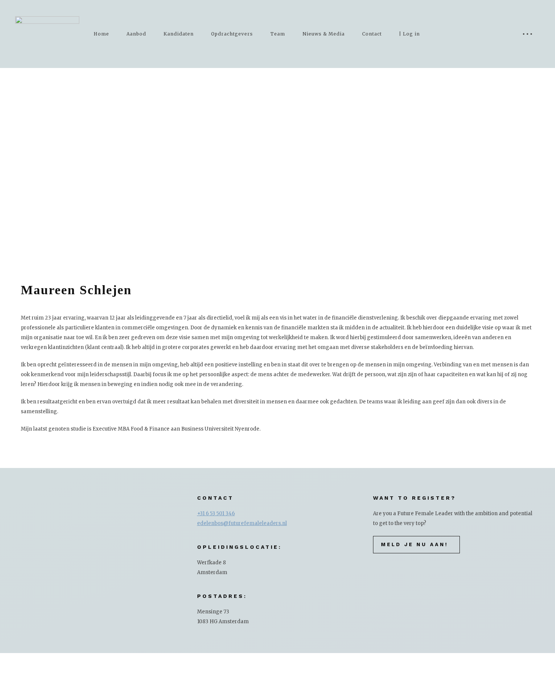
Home (101, 34)
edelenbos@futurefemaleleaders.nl (242, 523)
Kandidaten (178, 34)
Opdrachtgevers (232, 34)
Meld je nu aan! (414, 544)
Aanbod (136, 34)
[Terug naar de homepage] (47, 34)
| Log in (409, 34)
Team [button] (277, 34)
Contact (372, 34)
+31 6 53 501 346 (216, 513)
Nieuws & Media (323, 34)
